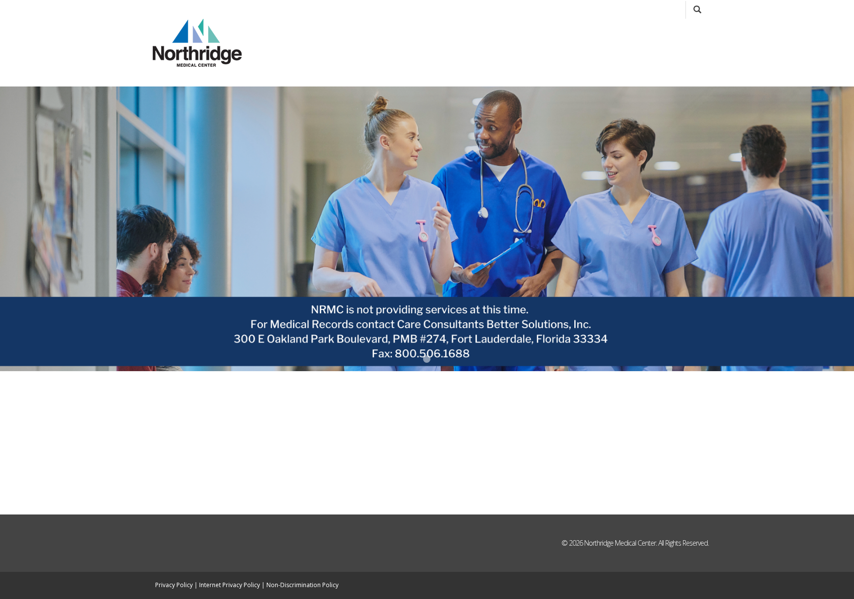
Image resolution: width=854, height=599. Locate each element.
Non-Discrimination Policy (302, 585)
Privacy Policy (174, 585)
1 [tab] (426, 359)
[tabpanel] (427, 228)
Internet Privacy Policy (229, 585)
